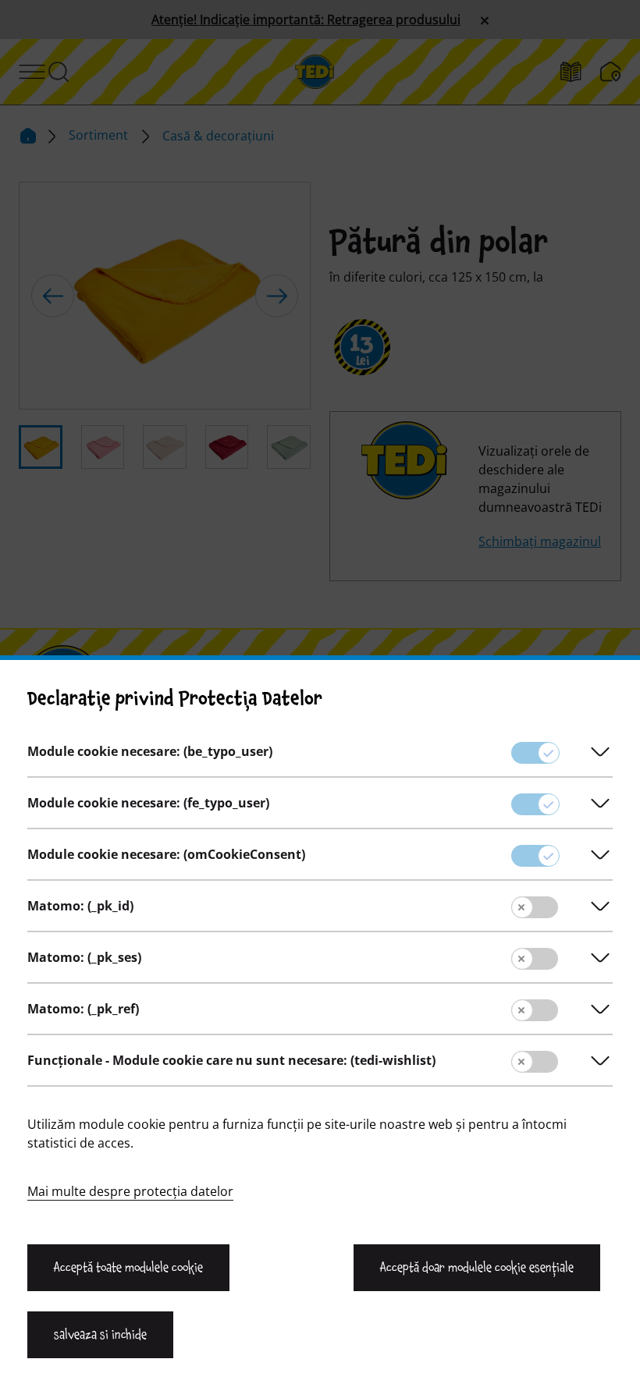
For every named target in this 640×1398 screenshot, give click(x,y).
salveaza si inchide (100, 1335)
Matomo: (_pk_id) (80, 905)
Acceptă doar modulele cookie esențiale (477, 1267)
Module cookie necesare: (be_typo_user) (149, 751)
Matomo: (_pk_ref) (83, 1008)
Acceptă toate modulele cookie (128, 1267)
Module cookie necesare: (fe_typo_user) (148, 802)
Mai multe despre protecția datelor (130, 1191)
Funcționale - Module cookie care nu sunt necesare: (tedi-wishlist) (231, 1060)
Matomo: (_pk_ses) (84, 957)
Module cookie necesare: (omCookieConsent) (166, 854)
